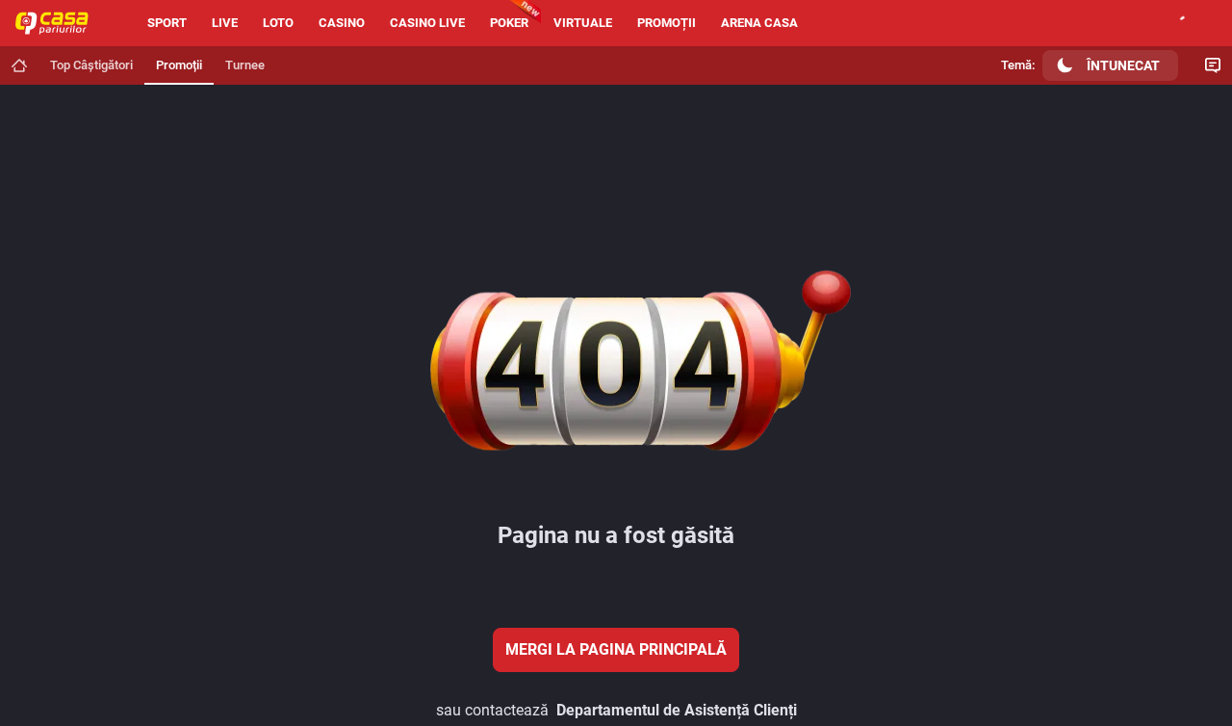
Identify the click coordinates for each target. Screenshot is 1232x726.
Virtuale (582, 22)
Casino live (427, 22)
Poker (509, 22)
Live (225, 22)
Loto (278, 22)
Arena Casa (759, 22)
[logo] (59, 23)
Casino (342, 22)
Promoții (666, 22)
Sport (167, 22)
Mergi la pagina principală (616, 649)
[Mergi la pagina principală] (19, 65)
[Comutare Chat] (1213, 65)
